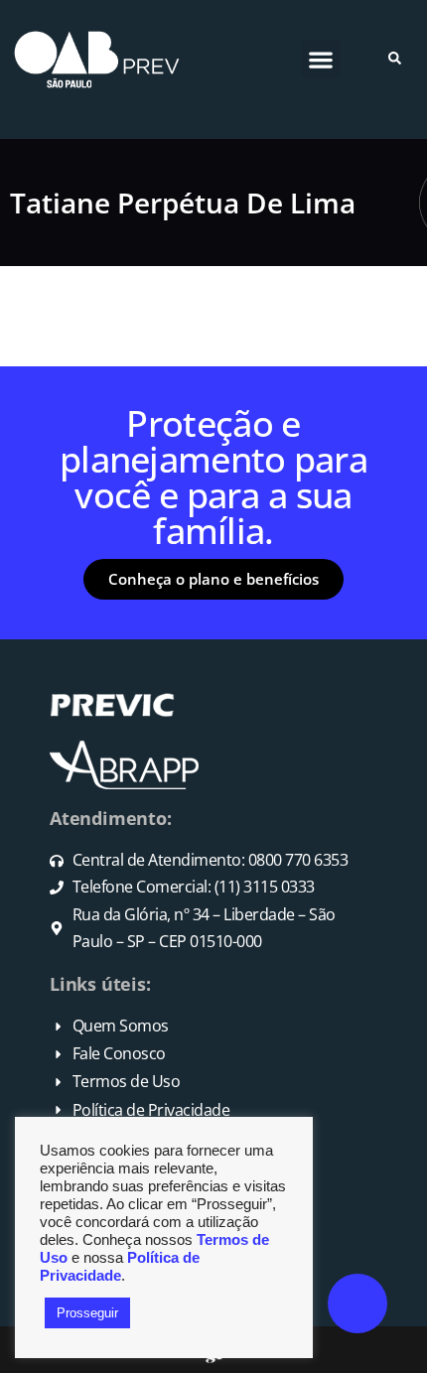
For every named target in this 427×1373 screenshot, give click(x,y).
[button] (320, 59)
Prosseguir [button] (87, 1312)
